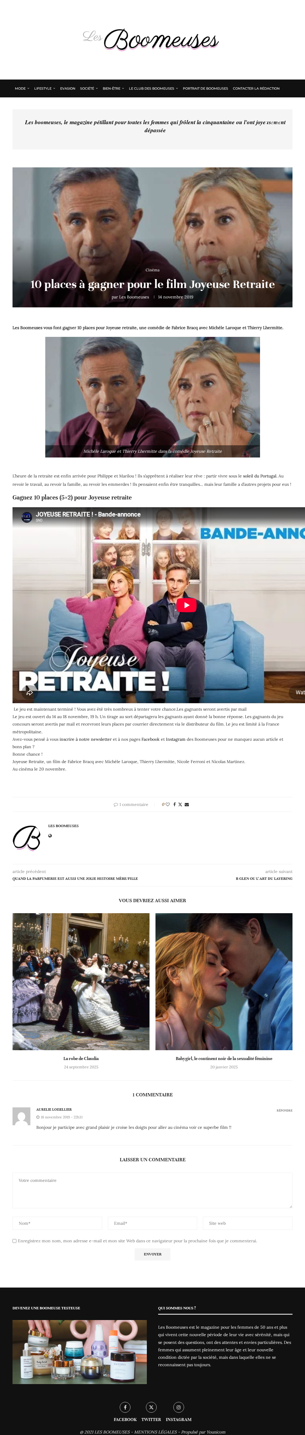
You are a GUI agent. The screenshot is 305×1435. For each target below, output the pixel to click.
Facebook (150, 739)
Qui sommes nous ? (33, 106)
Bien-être (111, 88)
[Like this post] (168, 804)
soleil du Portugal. (260, 476)
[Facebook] (266, 123)
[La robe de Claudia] (81, 981)
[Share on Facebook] (174, 804)
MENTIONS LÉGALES (155, 1432)
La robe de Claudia (81, 1058)
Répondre (284, 1110)
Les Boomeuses (134, 297)
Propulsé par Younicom (203, 1432)
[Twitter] (272, 123)
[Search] (287, 123)
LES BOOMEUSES (112, 1432)
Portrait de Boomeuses (205, 88)
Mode (20, 88)
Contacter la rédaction (256, 88)
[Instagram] (278, 123)
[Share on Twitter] (180, 804)
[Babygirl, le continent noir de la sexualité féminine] (223, 981)
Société (87, 88)
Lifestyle (43, 88)
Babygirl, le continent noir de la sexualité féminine (224, 1058)
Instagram (176, 739)
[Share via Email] (187, 804)
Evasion (67, 88)
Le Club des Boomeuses (151, 88)
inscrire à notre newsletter (86, 739)
